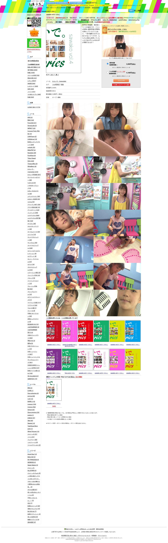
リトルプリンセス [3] (34, 445)
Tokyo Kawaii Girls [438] (32, 159)
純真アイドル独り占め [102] (34, 372)
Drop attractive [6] (33, 393)
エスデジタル (123, 20)
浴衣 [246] (31, 89)
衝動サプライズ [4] (33, 519)
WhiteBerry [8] (32, 166)
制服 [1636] (31, 73)
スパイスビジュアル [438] (33, 246)
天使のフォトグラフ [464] (33, 336)
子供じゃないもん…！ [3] (32, 499)
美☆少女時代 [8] (33, 517)
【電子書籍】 (59, 22)
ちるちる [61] (32, 183)
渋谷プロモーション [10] (33, 347)
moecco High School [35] (32, 408)
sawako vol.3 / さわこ (85, 344)
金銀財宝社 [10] (32, 379)
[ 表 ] (52, 75)
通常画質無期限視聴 (113, 64)
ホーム (29, 11)
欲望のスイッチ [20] (34, 506)
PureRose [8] (32, 155)
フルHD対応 (36, 11)
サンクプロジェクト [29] (33, 238)
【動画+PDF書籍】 (70, 22)
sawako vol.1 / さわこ (101, 344)
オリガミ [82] (32, 223)
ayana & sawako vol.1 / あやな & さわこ (70, 345)
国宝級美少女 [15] (33, 324)
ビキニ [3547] (32, 81)
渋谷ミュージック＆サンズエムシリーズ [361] (34, 359)
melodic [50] (31, 147)
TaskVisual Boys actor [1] (33, 427)
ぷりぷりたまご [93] (34, 196)
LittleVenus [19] (32, 139)
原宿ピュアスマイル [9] (33, 320)
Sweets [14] (31, 423)
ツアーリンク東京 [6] (34, 272)
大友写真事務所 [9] (33, 327)
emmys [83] (31, 396)
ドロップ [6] (31, 278)
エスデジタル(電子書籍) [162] (34, 219)
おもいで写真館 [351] (34, 174)
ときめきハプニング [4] (33, 186)
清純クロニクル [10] (34, 509)
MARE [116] (31, 401)
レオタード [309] (33, 86)
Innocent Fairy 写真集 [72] (34, 132)
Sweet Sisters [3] (33, 465)
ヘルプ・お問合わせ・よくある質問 (85, 529)
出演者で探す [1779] (34, 107)
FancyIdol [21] (32, 123)
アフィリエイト (102, 535)
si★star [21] (31, 418)
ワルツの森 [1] (32, 308)
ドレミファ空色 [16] (34, 275)
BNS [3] (30, 388)
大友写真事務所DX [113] (32, 331)
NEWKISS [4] (32, 462)
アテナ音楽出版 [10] (34, 207)
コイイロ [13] (32, 234)
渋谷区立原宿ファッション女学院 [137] (34, 366)
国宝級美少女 (85, 20)
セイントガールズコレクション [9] (34, 252)
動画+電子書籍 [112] (34, 67)
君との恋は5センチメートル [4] (34, 493)
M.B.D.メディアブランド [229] (34, 143)
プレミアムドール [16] (32, 293)
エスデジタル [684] (33, 215)
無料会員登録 (96, 7)
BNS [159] (31, 120)
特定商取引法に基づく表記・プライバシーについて (75, 535)
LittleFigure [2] (32, 136)
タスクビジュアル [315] (32, 268)
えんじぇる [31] (32, 434)
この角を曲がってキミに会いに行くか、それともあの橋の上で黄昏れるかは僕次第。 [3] (34, 481)
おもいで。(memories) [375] (33, 170)
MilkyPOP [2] (31, 150)
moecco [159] (32, 404)
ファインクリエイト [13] (33, 282)
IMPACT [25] (31, 128)
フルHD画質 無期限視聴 (117, 72)
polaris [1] (31, 415)
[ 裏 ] (57, 75)
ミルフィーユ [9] (33, 442)
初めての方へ (72, 7)
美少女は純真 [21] (33, 376)
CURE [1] (30, 391)
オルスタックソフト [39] (33, 227)
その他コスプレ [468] (34, 94)
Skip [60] (30, 420)
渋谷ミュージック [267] (32, 352)
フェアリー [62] (32, 440)
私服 (62, 84)
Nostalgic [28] (32, 153)
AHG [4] (30, 117)
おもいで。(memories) (110, 20)
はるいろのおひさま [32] (33, 192)
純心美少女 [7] (32, 511)
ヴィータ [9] (31, 311)
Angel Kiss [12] (32, 454)
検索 (106, 10)
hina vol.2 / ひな (70, 373)
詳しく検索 (137, 10)
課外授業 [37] (32, 522)
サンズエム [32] (32, 243)
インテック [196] (33, 213)
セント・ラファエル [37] (33, 260)
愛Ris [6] (30, 343)
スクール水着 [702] (33, 75)
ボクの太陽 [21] (32, 489)
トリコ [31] (31, 437)
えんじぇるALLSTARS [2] (32, 469)
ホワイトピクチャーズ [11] (34, 298)
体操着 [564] (31, 83)
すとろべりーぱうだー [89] (34, 178)
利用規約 (94, 535)
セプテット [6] (32, 256)
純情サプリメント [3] (34, 514)
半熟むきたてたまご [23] (33, 314)
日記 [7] (30, 503)
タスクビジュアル (134, 20)
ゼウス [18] (31, 264)
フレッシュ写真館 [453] (32, 287)
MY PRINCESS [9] (33, 460)
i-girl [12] (30, 399)
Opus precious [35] (33, 412)
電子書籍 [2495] (32, 70)
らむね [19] (31, 202)
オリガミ (50, 22)
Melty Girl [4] (31, 457)
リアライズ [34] (32, 305)
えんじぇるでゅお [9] (34, 473)
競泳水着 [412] (32, 78)
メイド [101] (31, 92)
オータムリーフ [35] (34, 232)
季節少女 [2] (31, 341)
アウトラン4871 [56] (34, 204)
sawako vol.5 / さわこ (101, 373)
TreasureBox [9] (32, 164)
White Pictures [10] (33, 431)
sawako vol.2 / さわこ (54, 344)
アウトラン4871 (96, 20)
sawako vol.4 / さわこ (133, 373)
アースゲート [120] (33, 210)
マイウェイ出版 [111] (34, 302)
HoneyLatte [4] (32, 125)
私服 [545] (31, 97)
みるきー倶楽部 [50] (34, 199)
